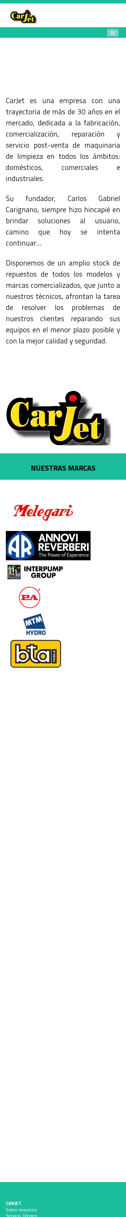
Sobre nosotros (21, 1209)
